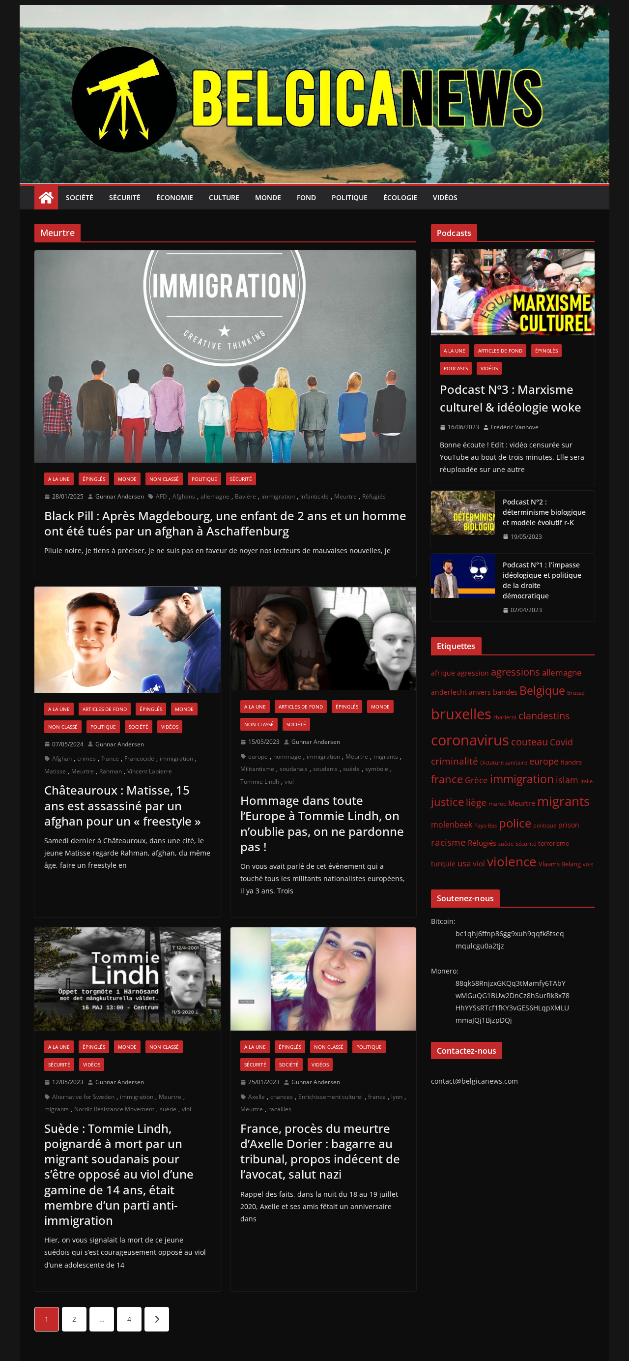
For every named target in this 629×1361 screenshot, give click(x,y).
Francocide (139, 758)
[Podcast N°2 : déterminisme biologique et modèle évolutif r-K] (463, 519)
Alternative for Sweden (83, 1097)
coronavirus (470, 739)
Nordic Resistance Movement (114, 1109)
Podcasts (456, 368)
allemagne (214, 496)
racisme (448, 842)
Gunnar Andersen (119, 496)
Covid (561, 742)
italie (586, 781)
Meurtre (345, 496)
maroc (497, 803)
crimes (86, 758)
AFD (161, 496)
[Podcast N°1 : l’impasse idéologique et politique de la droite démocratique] (463, 587)
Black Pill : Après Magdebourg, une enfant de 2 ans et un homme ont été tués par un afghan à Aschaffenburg (225, 523)
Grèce (476, 780)
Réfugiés (374, 496)
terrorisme (553, 843)
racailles (279, 1109)
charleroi (504, 717)
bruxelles (461, 714)
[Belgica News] (314, 11)
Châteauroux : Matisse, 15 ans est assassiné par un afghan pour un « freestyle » (122, 805)
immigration (278, 496)
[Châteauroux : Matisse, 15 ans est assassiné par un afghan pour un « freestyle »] (127, 639)
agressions (515, 672)
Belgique (542, 690)
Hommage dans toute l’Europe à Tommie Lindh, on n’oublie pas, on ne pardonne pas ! (322, 823)
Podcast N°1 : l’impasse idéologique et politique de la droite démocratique (542, 580)
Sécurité (125, 197)
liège (476, 802)
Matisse (55, 771)
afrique (443, 673)
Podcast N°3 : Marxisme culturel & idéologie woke (510, 398)
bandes (505, 692)
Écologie (400, 197)
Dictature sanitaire (503, 762)
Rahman (110, 771)
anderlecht (449, 692)
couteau (529, 741)
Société (79, 197)
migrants (385, 756)
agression (473, 673)
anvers (480, 692)
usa (464, 863)
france (110, 758)
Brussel (576, 692)
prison (568, 824)
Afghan (62, 758)
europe (258, 756)
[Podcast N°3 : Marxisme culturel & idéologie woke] (513, 292)
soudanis (325, 769)
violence (512, 861)
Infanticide (314, 496)
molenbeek (451, 824)
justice (447, 802)
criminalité (454, 761)
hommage (287, 756)
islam (567, 780)
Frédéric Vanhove (515, 427)
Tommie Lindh (259, 781)
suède (351, 769)
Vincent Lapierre (149, 771)
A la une (59, 478)
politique (544, 825)
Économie (174, 197)
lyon (396, 1097)
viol (289, 781)
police (515, 823)
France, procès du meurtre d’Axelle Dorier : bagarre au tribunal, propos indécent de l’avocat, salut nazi (320, 1151)
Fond (306, 197)
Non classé (164, 478)
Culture (224, 197)
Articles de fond (105, 709)
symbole (376, 769)
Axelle (256, 1097)
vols (588, 864)
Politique (350, 197)
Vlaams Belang (560, 864)
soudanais (294, 769)
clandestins (544, 715)
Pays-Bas (485, 825)
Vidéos (445, 197)
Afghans (183, 496)
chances (281, 1097)
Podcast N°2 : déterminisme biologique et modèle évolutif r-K (544, 512)
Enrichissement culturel (330, 1097)
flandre (571, 762)
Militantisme (257, 769)
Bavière (245, 496)
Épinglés (94, 478)
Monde (268, 197)
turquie (443, 863)
